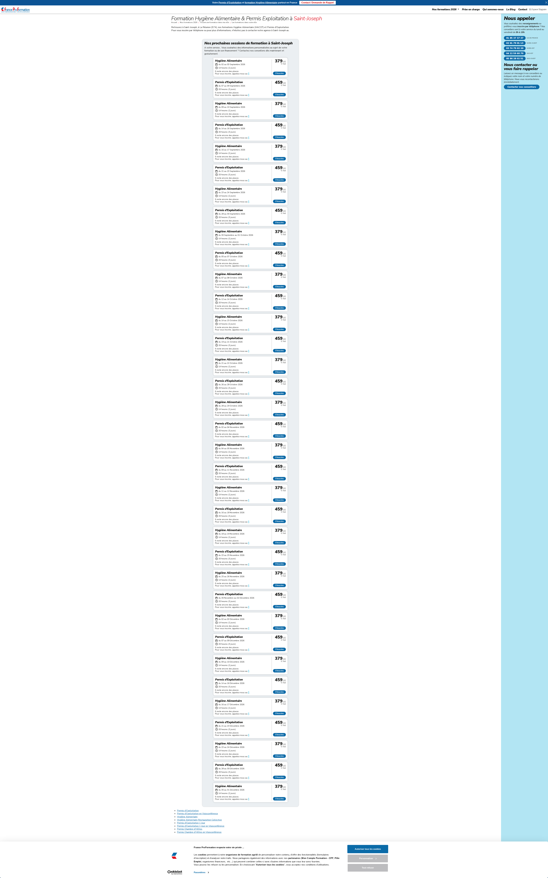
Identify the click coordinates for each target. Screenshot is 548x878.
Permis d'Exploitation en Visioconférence (197, 813)
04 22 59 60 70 (514, 53)
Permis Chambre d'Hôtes (189, 829)
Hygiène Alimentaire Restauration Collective (199, 819)
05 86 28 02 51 (514, 58)
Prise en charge (471, 9)
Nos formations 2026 (444, 9)
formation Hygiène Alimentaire (261, 2)
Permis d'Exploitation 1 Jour (191, 822)
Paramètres (199, 872)
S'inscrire (279, 73)
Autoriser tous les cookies (368, 849)
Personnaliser (366, 858)
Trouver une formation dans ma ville (214, 22)
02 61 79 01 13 (514, 43)
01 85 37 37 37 (514, 38)
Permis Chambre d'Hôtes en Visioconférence (199, 832)
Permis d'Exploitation (188, 810)
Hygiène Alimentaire (187, 816)
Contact (522, 9)
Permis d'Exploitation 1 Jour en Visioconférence (200, 826)
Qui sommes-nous (492, 9)
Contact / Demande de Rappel (317, 2)
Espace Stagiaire (538, 9)
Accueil (174, 22)
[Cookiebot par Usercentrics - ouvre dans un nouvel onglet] (174, 872)
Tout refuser (368, 867)
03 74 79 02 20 (514, 48)
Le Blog (510, 9)
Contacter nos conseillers (521, 86)
